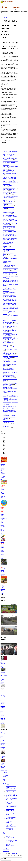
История (5, 801)
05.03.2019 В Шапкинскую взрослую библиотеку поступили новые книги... (10, 183)
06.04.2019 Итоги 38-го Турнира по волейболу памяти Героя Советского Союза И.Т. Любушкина (10, 163)
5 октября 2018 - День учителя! (10, 372)
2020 (4, 436)
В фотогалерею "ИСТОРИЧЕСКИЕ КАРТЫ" (3, 748)
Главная (5, 15)
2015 (4, 450)
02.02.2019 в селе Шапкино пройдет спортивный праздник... (10, 234)
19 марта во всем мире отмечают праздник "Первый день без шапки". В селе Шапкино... (10, 153)
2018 (4, 442)
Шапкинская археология (11, 805)
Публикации (6, 775)
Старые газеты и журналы (11, 815)
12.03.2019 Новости (7, 176)
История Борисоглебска (11, 806)
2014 (4, 453)
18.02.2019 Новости (7, 194)
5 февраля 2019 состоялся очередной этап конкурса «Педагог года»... (8, 212)
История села (9, 802)
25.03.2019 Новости (7, 171)
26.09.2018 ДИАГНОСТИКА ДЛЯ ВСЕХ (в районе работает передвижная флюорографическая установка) (10, 396)
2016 (4, 447)
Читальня (5, 811)
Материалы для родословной (9, 819)
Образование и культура (11, 794)
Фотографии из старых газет (3, 756)
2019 (4, 439)
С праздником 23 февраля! (9, 188)
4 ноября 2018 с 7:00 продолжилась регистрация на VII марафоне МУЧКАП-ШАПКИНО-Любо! (10, 335)
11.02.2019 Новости (7, 205)
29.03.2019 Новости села (8, 170)
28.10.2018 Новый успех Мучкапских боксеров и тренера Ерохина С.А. (10, 344)
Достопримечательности (11, 795)
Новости (5, 17)
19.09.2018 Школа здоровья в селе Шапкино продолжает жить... (10, 405)
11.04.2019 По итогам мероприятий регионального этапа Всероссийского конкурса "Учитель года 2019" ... (10, 157)
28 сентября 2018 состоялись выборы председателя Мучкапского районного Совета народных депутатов (10, 388)
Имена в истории (9, 821)
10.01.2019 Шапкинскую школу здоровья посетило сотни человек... (10, 253)
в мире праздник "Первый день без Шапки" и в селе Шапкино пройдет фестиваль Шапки (3, 471)
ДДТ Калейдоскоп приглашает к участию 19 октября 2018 (10, 352)
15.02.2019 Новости (7, 201)
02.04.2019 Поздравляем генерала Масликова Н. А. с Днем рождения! (10, 168)
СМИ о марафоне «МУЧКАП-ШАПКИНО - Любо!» (10, 321)
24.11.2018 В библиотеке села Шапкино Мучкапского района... (10, 299)
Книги (7, 822)
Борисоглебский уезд (10, 807)
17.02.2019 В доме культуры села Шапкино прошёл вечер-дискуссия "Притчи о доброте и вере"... (10, 198)
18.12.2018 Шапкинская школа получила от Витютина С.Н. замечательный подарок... (10, 273)
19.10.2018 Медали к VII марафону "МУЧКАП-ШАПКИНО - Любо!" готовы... (10, 348)
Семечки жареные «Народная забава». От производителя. (4, 767)
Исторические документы (11, 817)
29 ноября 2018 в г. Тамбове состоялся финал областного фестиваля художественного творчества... (9, 289)
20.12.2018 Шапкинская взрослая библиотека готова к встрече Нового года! (10, 269)
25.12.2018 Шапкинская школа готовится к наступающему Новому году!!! (10, 265)
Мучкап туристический (8, 209)
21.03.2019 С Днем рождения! (9, 173)
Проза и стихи (9, 825)
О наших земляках (10, 792)
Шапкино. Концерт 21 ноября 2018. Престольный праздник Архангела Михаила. (9, 304)
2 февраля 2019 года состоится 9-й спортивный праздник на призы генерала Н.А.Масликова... (10, 239)
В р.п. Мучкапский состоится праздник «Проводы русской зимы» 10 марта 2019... (9, 179)
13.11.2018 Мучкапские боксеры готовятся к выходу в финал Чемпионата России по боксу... (10, 317)
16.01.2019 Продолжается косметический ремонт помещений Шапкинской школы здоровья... (10, 244)
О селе (7, 784)
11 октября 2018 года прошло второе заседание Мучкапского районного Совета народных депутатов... (10, 363)
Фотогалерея (6, 851)
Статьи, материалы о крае (11, 824)
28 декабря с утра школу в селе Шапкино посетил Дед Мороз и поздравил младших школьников (10, 260)
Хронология (8, 803)
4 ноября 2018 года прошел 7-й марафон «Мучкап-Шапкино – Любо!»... (10, 330)
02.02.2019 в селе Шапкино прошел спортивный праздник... (10, 215)
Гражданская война (10, 791)
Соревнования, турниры (11, 840)
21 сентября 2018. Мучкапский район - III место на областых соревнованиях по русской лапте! (10, 401)
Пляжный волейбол (10, 841)
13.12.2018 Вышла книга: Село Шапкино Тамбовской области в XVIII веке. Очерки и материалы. (10, 280)
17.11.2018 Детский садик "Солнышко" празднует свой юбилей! (9, 313)
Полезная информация (6, 849)
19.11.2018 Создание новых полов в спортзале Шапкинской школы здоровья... (10, 309)
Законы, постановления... (11, 826)
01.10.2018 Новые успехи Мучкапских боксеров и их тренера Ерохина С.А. (9, 376)
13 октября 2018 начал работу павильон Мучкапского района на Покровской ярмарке (10, 356)
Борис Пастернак (9, 828)
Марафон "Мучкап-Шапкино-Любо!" (10, 846)
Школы (7, 796)
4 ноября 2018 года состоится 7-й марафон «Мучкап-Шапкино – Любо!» (10, 340)
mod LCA (5, 456)
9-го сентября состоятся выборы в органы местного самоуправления (10, 426)
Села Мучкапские (10, 810)
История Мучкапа (10, 809)
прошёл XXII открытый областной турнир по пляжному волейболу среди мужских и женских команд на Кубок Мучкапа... (3, 550)
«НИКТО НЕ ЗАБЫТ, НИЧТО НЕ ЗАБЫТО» (11, 789)
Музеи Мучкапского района (6, 778)
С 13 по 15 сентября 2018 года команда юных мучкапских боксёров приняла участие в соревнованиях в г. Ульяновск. (10, 411)
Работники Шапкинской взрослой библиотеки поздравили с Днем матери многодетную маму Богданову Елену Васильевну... (10, 294)
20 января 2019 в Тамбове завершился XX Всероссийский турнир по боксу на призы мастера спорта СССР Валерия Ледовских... (10, 222)
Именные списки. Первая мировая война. (11, 798)
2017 (4, 444)
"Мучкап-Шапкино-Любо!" (2, 514)
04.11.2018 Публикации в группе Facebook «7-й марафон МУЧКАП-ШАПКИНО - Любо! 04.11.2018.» (10, 325)
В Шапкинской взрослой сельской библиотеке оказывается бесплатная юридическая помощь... (10, 369)
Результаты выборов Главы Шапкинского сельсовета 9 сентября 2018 (9, 417)
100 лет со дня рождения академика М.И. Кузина (3, 664)
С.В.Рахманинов (9, 829)
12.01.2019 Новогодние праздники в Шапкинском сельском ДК (9, 249)
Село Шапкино (13, 853)
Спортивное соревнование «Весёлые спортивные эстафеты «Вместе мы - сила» (10, 383)
